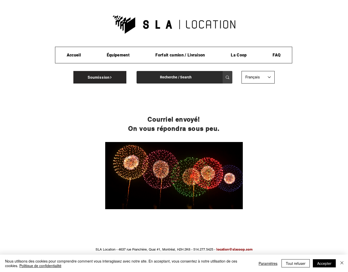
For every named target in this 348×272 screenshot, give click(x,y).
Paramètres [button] (268, 263)
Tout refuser (295, 263)
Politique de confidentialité (40, 265)
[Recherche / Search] (227, 77)
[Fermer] (342, 263)
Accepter (324, 263)
